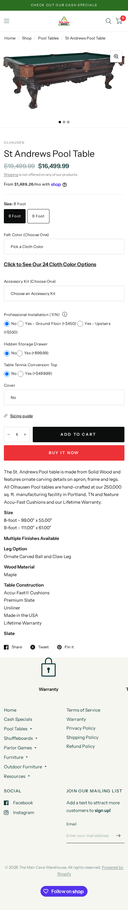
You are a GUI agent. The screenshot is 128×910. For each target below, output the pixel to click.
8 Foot (15, 216)
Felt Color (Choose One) (26, 234)
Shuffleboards (18, 738)
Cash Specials (18, 719)
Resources (14, 776)
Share (17, 647)
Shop (27, 38)
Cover (9, 385)
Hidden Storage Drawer (26, 344)
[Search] (108, 21)
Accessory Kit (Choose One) (30, 281)
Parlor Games (18, 748)
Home (9, 38)
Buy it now (64, 452)
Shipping (11, 174)
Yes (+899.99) (36, 352)
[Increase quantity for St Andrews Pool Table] (25, 434)
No (14, 323)
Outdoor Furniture (23, 767)
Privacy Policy (81, 728)
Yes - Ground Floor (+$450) (51, 323)
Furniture (13, 757)
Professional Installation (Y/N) (32, 314)
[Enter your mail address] (118, 835)
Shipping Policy (82, 737)
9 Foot (38, 216)
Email (71, 823)
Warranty (76, 719)
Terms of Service (83, 710)
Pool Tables (48, 38)
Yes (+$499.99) (38, 373)
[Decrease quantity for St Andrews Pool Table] (8, 434)
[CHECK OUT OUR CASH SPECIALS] (64, 5)
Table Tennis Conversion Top (30, 364)
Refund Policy (80, 746)
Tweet (43, 647)
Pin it (69, 647)
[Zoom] (116, 56)
